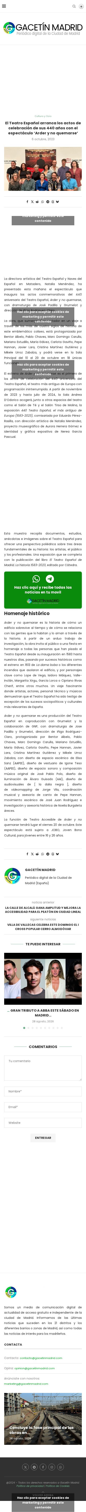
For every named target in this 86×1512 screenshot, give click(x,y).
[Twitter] (25, 1467)
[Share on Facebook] (27, 202)
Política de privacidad (30, 1486)
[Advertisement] (43, 80)
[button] (7, 990)
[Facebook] (43, 1467)
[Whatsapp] (60, 1467)
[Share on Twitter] (32, 202)
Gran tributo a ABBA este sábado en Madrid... (44, 1012)
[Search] (74, 6)
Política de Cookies (58, 1486)
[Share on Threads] (52, 202)
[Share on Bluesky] (57, 202)
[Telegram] (34, 1467)
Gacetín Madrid (40, 870)
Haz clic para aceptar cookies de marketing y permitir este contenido (43, 216)
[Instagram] (51, 1467)
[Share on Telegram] (48, 202)
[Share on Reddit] (37, 202)
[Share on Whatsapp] (42, 202)
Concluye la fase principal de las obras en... (41, 1430)
